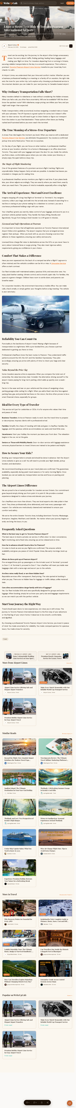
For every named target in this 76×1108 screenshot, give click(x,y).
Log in (62, 3)
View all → (69, 663)
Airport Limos (12, 45)
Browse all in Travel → (66, 895)
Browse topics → (67, 733)
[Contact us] (69, 1103)
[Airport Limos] (4, 46)
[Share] (47, 1102)
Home (4, 8)
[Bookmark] (41, 1102)
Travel (9, 8)
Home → (69, 995)
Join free (70, 3)
